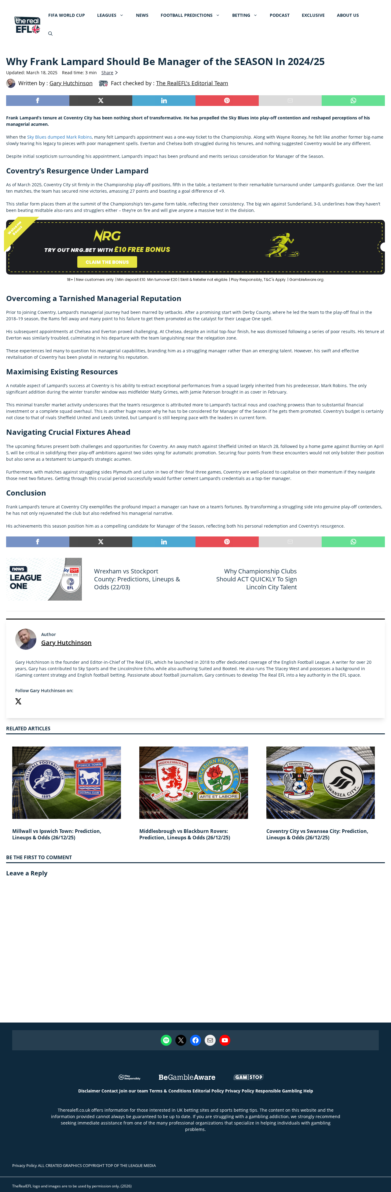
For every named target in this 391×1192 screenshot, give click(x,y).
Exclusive (313, 15)
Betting (241, 15)
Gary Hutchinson (66, 642)
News (142, 15)
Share (107, 72)
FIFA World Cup (66, 15)
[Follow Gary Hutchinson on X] (18, 702)
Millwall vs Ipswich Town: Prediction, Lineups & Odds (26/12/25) (56, 834)
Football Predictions (187, 15)
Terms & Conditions (170, 1091)
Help (308, 1091)
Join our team (133, 1091)
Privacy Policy (239, 1091)
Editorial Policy (208, 1091)
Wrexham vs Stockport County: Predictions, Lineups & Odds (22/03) (137, 579)
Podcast (280, 15)
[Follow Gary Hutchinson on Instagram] (30, 702)
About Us (348, 15)
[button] (50, 33)
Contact (109, 1091)
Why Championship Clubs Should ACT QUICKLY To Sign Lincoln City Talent (256, 579)
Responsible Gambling (278, 1091)
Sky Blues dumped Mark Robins (59, 137)
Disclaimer (89, 1091)
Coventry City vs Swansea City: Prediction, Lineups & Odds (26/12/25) (317, 834)
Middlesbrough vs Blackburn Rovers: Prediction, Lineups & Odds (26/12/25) (184, 834)
